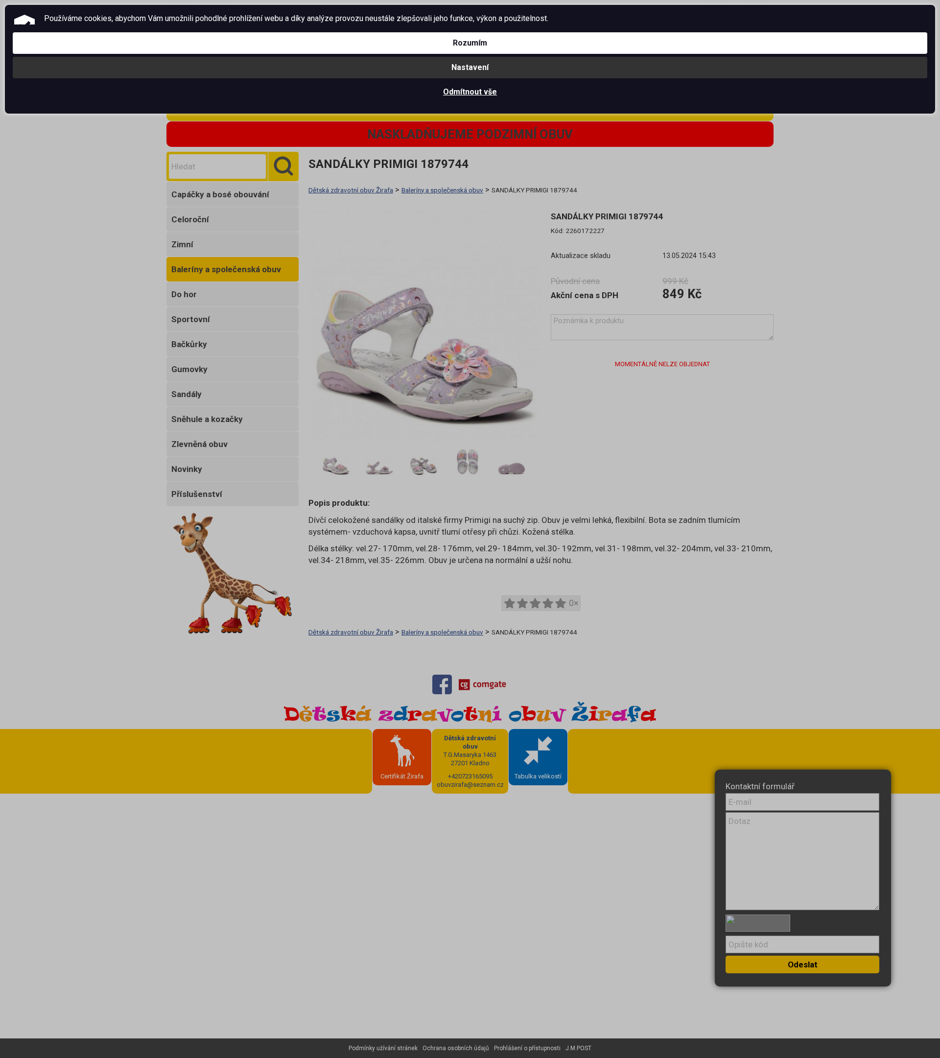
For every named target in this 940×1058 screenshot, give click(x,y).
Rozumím (470, 42)
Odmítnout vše (470, 91)
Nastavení (470, 67)
